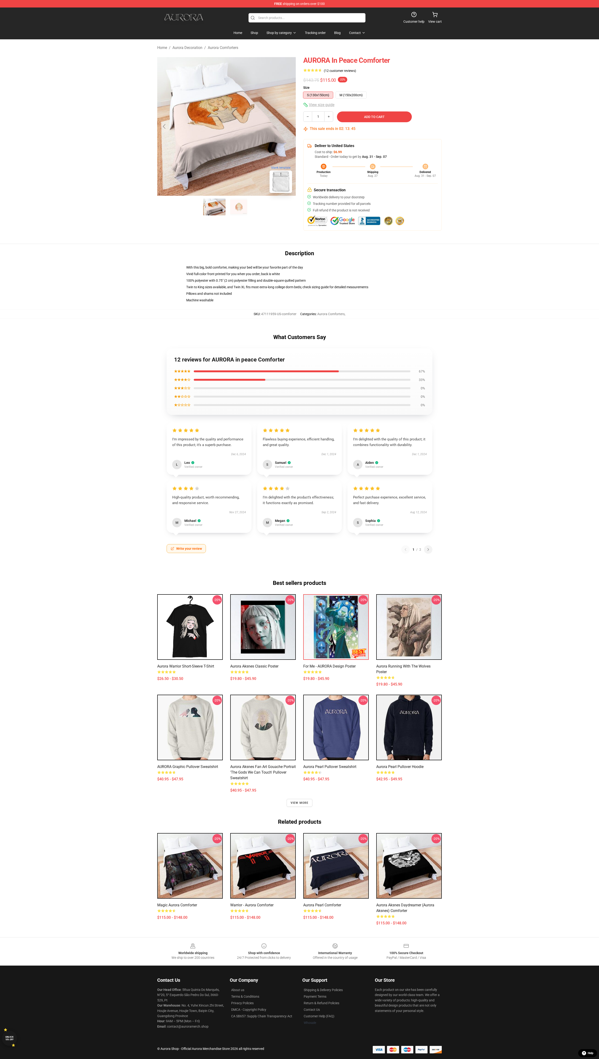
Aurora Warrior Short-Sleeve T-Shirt (185, 666)
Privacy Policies (242, 1003)
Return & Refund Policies (321, 1003)
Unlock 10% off (9, 1038)
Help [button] (590, 1053)
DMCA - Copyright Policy (248, 1009)
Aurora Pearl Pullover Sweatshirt (329, 766)
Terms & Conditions (245, 996)
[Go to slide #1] (214, 207)
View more (300, 802)
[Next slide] (288, 126)
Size (306, 87)
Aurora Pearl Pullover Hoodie (400, 766)
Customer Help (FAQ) (319, 1016)
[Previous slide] (164, 126)
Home (162, 47)
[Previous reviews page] (405, 549)
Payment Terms (315, 996)
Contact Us (312, 1009)
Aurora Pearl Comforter (322, 905)
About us (237, 990)
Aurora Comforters (223, 47)
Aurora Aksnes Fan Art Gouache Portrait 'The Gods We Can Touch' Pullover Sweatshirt (263, 772)
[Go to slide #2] (238, 207)
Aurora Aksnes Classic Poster (254, 666)
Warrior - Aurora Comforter (252, 905)
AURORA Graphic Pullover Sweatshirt (187, 766)
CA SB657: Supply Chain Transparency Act (261, 1016)
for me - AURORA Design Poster (329, 666)
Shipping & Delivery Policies (323, 990)
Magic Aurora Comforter (177, 905)
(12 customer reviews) (340, 71)
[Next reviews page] (428, 549)
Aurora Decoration (187, 47)
